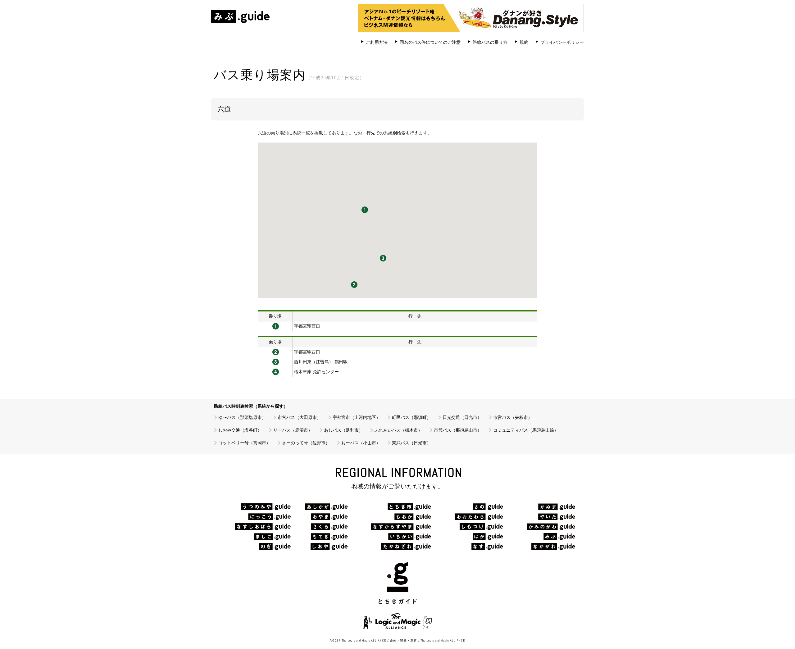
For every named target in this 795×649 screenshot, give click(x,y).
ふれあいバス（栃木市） (398, 430)
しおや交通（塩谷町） (240, 430)
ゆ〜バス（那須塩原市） (242, 417)
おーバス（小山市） (360, 442)
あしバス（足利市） (343, 430)
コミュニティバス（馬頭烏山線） (525, 430)
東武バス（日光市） (411, 442)
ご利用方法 (377, 42)
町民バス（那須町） (411, 417)
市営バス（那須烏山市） (458, 430)
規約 (524, 42)
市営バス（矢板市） (512, 417)
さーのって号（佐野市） (306, 442)
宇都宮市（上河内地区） (356, 417)
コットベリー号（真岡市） (244, 442)
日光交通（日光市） (462, 417)
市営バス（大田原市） (299, 417)
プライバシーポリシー (562, 42)
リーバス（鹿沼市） (292, 430)
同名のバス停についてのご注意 (430, 42)
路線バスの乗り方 (490, 42)
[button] (364, 210)
